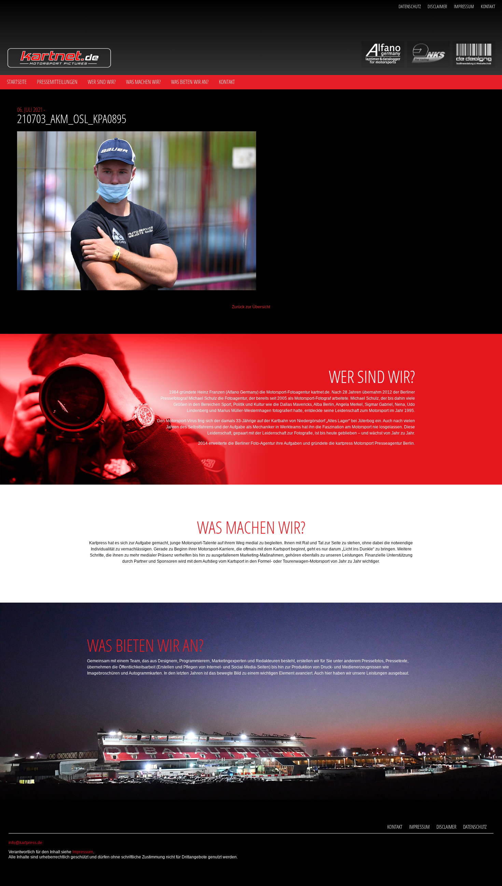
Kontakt (488, 6)
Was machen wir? (143, 82)
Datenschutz (410, 6)
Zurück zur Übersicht (251, 307)
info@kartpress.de (25, 842)
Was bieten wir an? (190, 82)
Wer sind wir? (102, 82)
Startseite (17, 82)
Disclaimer (437, 6)
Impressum (464, 6)
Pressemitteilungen (57, 82)
